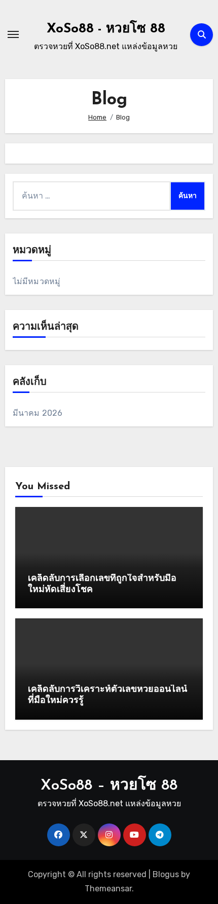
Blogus (166, 874)
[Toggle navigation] (13, 34)
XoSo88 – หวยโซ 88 (109, 786)
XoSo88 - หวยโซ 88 (106, 29)
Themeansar (108, 888)
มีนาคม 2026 (38, 413)
